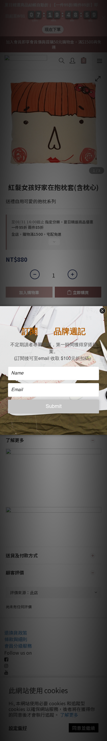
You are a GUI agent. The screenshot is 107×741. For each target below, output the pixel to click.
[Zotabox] (103, 429)
